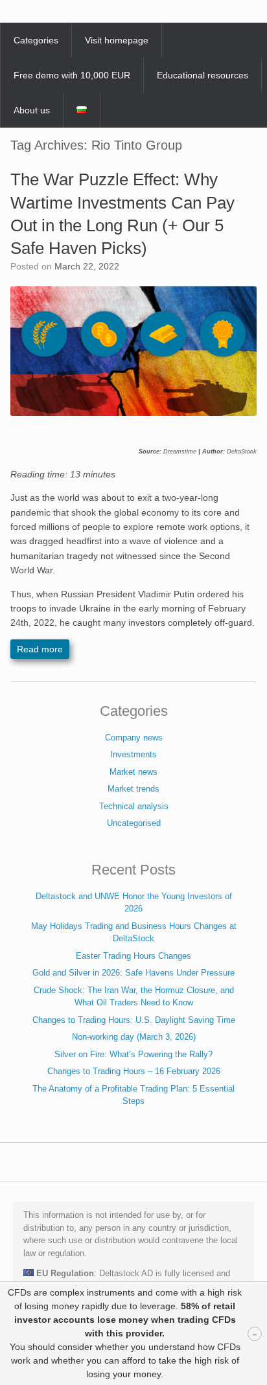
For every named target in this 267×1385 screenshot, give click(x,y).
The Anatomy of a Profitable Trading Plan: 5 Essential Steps (133, 1095)
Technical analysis (133, 806)
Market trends (133, 789)
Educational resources (202, 75)
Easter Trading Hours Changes (133, 956)
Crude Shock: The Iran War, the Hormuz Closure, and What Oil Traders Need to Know (134, 996)
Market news (133, 772)
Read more (40, 649)
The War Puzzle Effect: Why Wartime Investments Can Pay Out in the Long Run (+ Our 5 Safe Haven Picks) (122, 213)
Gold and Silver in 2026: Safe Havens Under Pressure (133, 973)
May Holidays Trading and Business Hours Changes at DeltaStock (134, 932)
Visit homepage (116, 40)
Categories (36, 40)
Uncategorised (134, 823)
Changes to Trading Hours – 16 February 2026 (133, 1071)
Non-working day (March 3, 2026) (134, 1037)
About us (32, 110)
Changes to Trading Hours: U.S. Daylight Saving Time (133, 1020)
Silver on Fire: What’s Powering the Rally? (133, 1054)
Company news (134, 737)
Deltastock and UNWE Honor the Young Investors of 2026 (134, 902)
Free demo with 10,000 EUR (72, 75)
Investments (133, 754)
